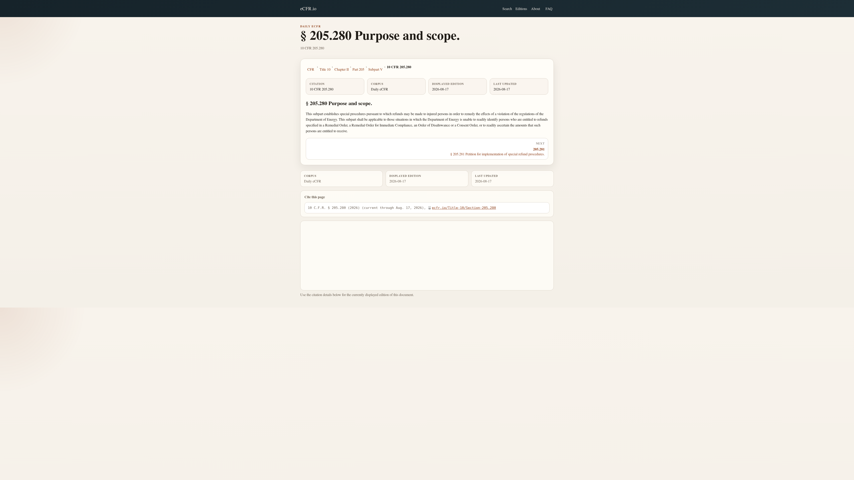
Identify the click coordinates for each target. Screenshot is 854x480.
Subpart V (375, 69)
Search (507, 8)
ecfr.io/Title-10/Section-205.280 (464, 208)
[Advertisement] (427, 255)
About (535, 8)
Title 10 (325, 69)
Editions (521, 8)
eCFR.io (308, 8)
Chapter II (341, 69)
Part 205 (358, 69)
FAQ (549, 8)
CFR (310, 69)
